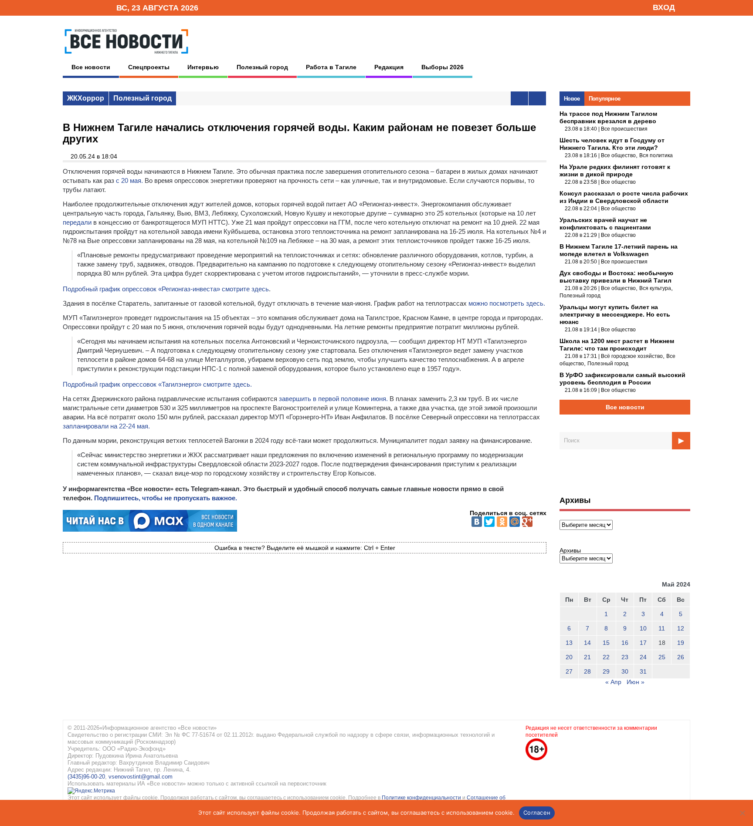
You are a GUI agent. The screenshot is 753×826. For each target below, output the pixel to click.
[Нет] (742, 813)
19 (680, 642)
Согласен (536, 812)
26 (680, 657)
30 (624, 671)
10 (643, 628)
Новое (572, 98)
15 (606, 642)
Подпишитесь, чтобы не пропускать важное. (165, 498)
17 (643, 642)
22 (606, 657)
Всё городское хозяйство (632, 356)
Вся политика (656, 155)
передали (77, 222)
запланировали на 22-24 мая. (106, 426)
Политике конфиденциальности (422, 798)
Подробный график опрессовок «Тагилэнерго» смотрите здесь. (157, 384)
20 (569, 657)
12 (680, 628)
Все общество (618, 155)
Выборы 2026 (442, 67)
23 (624, 657)
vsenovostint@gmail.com (141, 776)
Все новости (90, 67)
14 (587, 642)
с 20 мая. (129, 180)
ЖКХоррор (85, 98)
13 (569, 642)
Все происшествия (624, 129)
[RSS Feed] (81, 7)
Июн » (635, 681)
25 (661, 657)
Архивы (570, 550)
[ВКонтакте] (476, 521)
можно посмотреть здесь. (506, 303)
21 (587, 657)
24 (643, 657)
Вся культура (655, 288)
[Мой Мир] (514, 521)
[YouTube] (95, 7)
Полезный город (262, 67)
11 (661, 628)
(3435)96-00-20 (86, 776)
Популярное (605, 98)
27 (569, 671)
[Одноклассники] (502, 521)
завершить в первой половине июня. (333, 398)
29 (606, 671)
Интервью (203, 67)
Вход (664, 7)
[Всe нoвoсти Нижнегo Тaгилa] (126, 56)
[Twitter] (489, 521)
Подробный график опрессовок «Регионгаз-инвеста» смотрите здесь (166, 289)
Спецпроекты (149, 67)
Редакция (389, 67)
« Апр (613, 681)
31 (643, 671)
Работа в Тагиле (331, 67)
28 (587, 671)
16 (624, 642)
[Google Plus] (527, 521)
